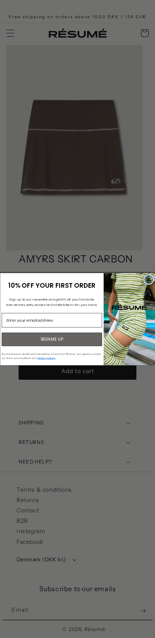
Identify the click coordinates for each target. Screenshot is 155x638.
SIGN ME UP (51, 339)
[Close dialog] (148, 279)
